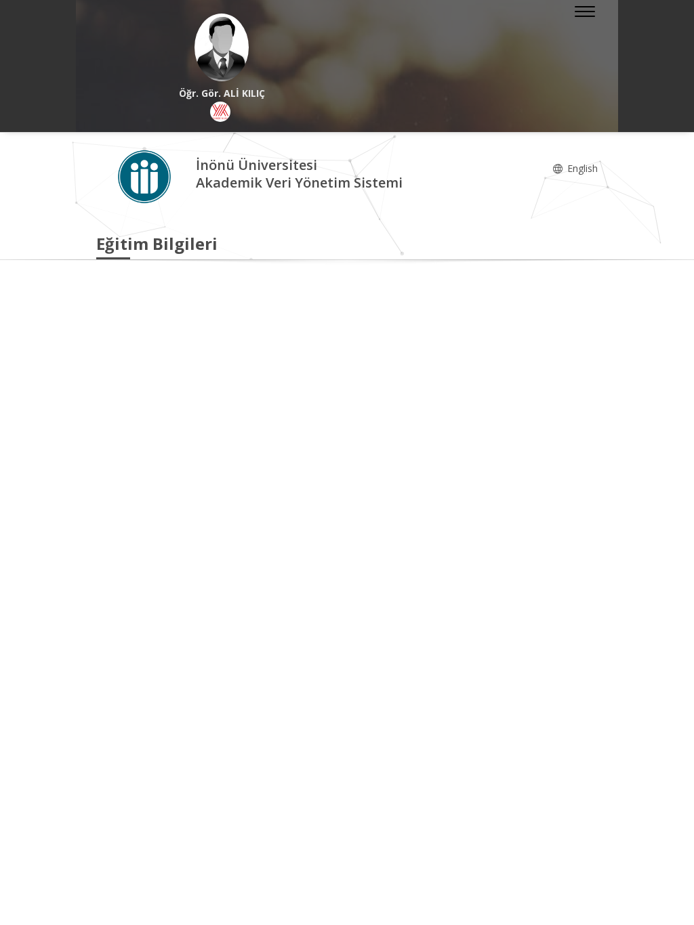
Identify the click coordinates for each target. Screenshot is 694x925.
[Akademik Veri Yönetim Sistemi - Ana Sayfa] (146, 175)
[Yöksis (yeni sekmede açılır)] (220, 112)
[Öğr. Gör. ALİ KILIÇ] (221, 47)
